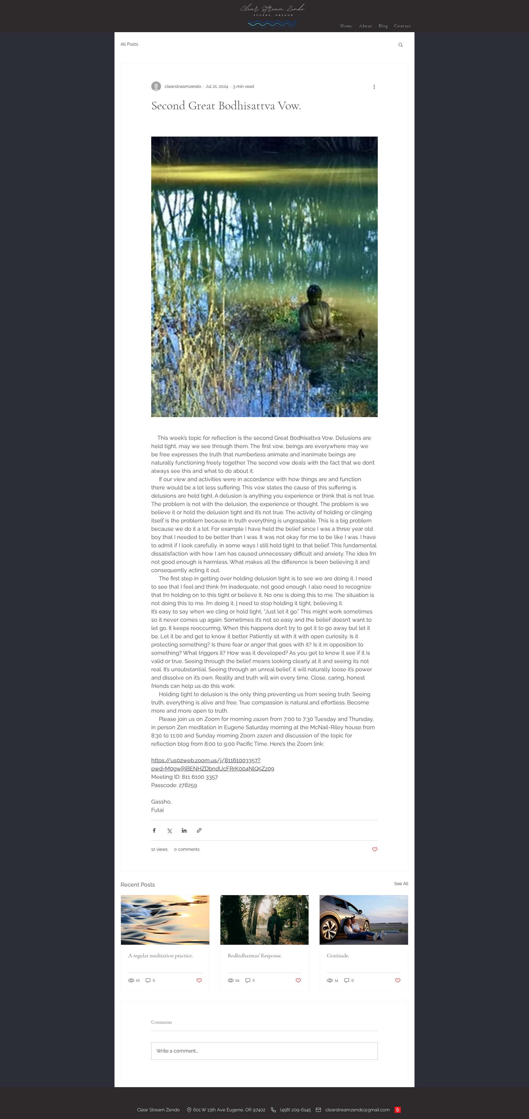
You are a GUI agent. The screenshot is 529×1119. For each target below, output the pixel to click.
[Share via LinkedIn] (184, 830)
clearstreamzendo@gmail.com (357, 1110)
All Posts (129, 44)
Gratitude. (338, 955)
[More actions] (374, 86)
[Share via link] (199, 830)
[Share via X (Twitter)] (169, 830)
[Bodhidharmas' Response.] (264, 920)
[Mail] (318, 1110)
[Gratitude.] (364, 920)
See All (401, 883)
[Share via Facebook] (154, 830)
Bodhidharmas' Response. (255, 955)
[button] (400, 44)
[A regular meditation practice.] (165, 920)
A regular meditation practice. (160, 955)
